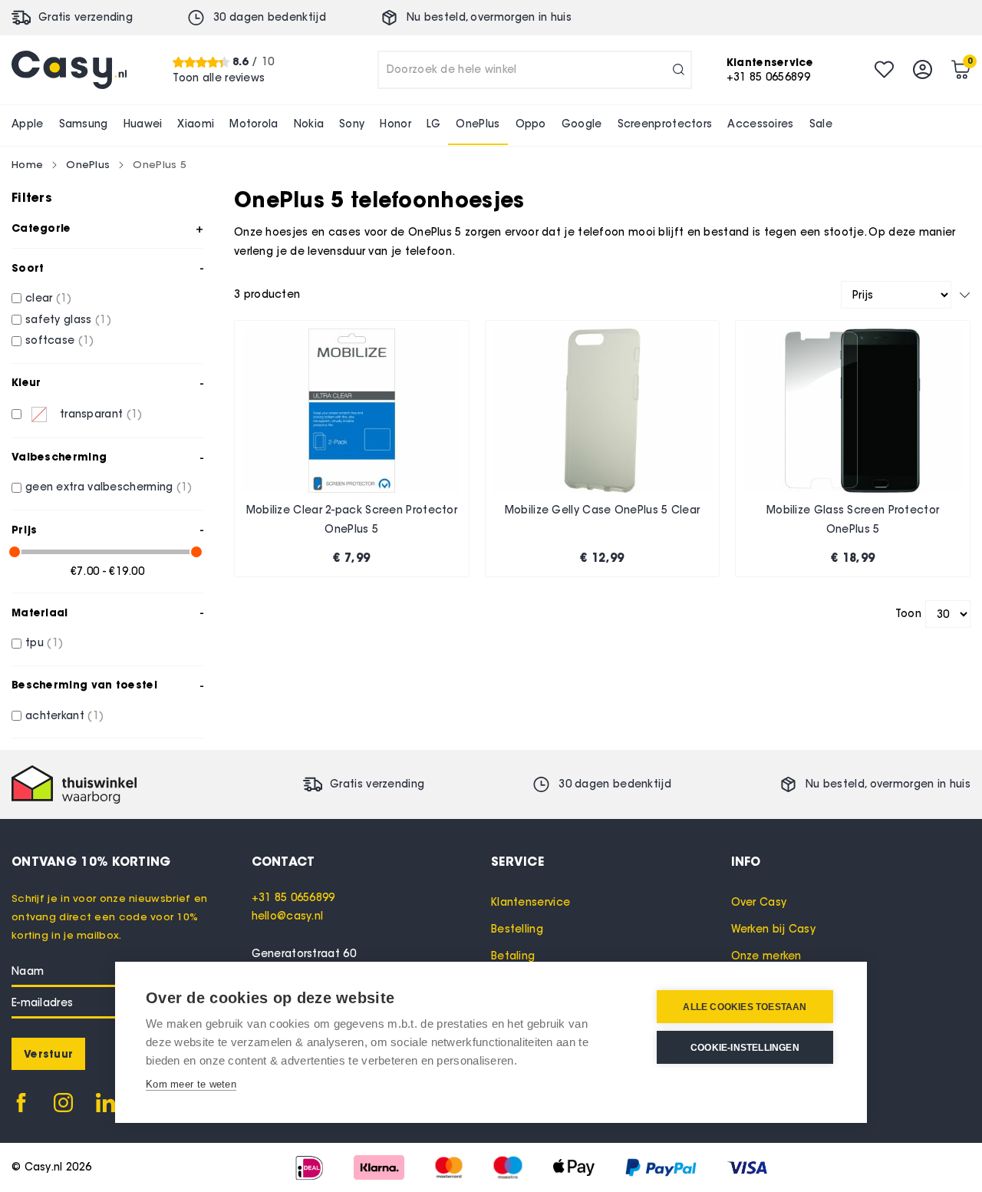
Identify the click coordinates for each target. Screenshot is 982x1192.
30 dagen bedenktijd (269, 17)
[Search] (678, 70)
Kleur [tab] (26, 382)
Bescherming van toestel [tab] (84, 685)
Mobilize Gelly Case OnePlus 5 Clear (602, 510)
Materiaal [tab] (40, 612)
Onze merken (766, 956)
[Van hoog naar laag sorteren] (964, 295)
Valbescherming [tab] (59, 457)
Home (27, 164)
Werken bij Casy (773, 929)
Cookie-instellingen (744, 1047)
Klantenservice (530, 902)
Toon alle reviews (219, 77)
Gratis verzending (85, 17)
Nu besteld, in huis (489, 17)
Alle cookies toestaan (744, 1007)
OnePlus (88, 164)
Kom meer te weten (191, 1084)
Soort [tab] (28, 268)
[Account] (922, 69)
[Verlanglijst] (884, 69)
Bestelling (517, 929)
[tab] (372, 861)
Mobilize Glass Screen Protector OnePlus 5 (852, 520)
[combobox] (534, 70)
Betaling (513, 956)
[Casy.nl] (69, 70)
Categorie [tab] (41, 228)
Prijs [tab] (25, 530)
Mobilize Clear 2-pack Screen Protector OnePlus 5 (351, 520)
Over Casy (759, 902)
